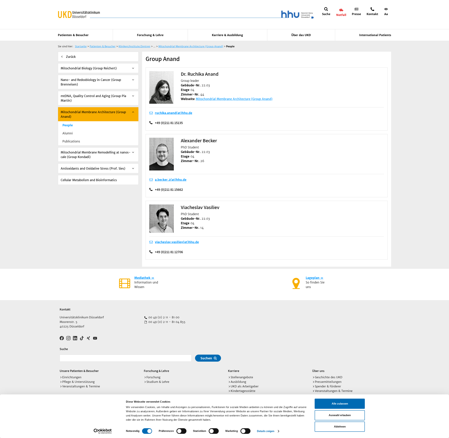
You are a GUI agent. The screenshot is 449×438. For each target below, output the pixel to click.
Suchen (206, 358)
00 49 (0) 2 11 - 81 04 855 (166, 322)
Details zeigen (265, 431)
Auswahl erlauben (340, 415)
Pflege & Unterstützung (78, 382)
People (67, 125)
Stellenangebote (242, 377)
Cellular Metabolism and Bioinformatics (89, 180)
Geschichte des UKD (328, 377)
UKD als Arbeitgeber (245, 386)
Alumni (67, 133)
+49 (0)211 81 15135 (169, 123)
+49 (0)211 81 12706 (169, 252)
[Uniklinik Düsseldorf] (79, 14)
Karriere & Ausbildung (227, 35)
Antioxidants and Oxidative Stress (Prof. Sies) (93, 168)
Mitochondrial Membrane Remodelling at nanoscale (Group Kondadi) (95, 154)
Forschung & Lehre (150, 35)
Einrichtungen (71, 377)
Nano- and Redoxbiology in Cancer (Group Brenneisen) (91, 82)
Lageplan (312, 278)
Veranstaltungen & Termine (81, 386)
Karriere (233, 371)
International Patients (375, 35)
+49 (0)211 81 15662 (169, 189)
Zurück (71, 57)
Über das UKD (301, 35)
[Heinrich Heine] (297, 14)
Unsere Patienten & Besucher (79, 371)
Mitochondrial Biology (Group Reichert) (89, 68)
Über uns (318, 371)
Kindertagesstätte (243, 391)
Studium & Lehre (157, 382)
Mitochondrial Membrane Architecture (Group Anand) (93, 114)
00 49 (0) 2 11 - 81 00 (163, 317)
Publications (71, 141)
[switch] (181, 431)
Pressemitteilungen (328, 382)
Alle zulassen (340, 403)
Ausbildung (238, 382)
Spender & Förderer (328, 386)
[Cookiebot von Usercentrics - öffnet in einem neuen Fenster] (102, 431)
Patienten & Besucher (73, 35)
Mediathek (142, 278)
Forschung (153, 377)
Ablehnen (340, 426)
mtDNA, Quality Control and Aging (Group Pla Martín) (93, 98)
